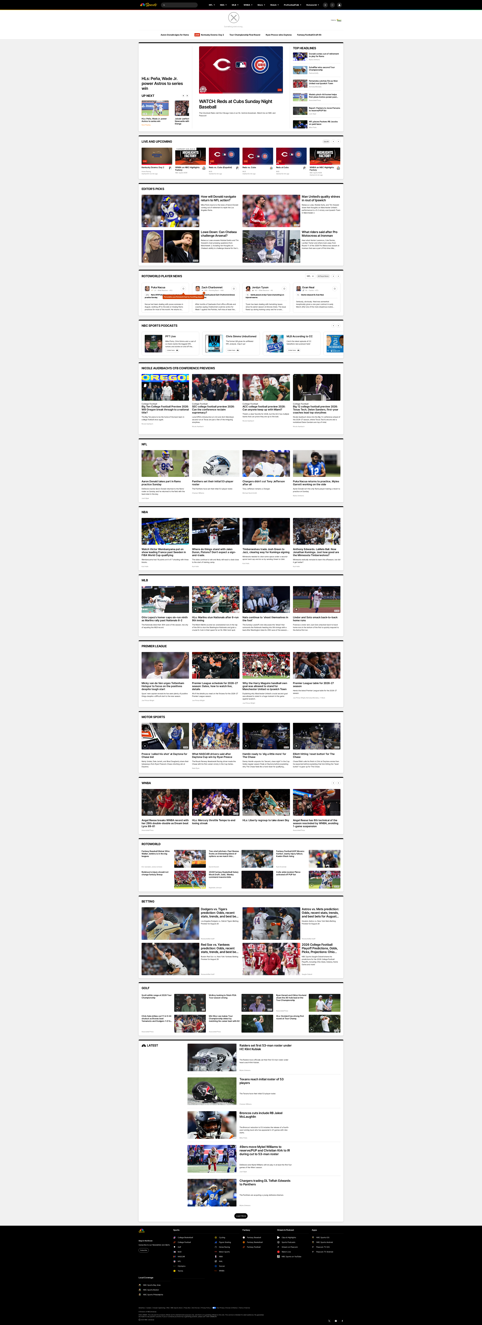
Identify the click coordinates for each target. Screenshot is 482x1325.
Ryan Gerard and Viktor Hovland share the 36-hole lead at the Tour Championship (291, 997)
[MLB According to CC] (275, 343)
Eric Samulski (146, 867)
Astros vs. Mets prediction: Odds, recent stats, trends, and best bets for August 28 (320, 912)
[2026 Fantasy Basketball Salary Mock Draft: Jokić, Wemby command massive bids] (257, 880)
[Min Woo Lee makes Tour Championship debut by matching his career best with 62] (257, 1024)
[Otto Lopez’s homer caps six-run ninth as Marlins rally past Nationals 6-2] (165, 599)
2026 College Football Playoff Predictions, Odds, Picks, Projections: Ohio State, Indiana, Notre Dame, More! (321, 948)
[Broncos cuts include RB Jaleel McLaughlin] (212, 1125)
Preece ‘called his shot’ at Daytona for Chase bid (164, 755)
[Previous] (183, 95)
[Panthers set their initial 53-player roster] (215, 463)
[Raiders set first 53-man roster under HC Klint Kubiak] (212, 1057)
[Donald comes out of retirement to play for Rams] (300, 56)
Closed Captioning (159, 1308)
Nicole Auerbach (147, 424)
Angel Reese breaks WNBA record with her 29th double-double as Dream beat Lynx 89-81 (165, 823)
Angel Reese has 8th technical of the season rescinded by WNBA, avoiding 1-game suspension (315, 823)
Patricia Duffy (313, 73)
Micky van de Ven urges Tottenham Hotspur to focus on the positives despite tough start (163, 686)
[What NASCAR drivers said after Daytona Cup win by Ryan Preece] (215, 736)
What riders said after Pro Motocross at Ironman (320, 233)
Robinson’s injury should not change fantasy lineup (155, 873)
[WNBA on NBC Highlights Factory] (190, 156)
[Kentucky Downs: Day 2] (157, 156)
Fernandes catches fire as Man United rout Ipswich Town (323, 82)
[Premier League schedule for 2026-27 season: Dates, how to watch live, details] (215, 665)
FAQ (168, 1308)
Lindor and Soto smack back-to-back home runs (315, 619)
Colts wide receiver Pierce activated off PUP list (288, 873)
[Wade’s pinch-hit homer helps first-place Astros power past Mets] (300, 97)
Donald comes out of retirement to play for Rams (324, 55)
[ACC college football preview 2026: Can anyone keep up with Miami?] (266, 387)
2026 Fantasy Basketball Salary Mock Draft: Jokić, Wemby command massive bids (223, 874)
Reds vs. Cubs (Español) (220, 167)
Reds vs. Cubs (249, 167)
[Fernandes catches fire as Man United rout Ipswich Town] (300, 84)
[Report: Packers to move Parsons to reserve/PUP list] (300, 111)
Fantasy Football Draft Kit (309, 35)
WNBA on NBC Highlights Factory (187, 168)
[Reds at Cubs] (291, 156)
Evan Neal (308, 287)
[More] (325, 5)
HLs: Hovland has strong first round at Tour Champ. (290, 1017)
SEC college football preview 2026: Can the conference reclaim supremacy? (213, 409)
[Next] (187, 95)
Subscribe (143, 1250)
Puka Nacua (158, 287)
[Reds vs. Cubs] (258, 156)
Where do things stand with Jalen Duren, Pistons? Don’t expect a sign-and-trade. (214, 552)
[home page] (148, 5)
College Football (149, 404)
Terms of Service (244, 1308)
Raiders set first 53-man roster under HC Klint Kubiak (265, 1047)
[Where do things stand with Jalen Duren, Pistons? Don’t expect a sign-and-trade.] (215, 531)
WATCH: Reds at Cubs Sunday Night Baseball (235, 104)
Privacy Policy (205, 1308)
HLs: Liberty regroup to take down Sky (266, 820)
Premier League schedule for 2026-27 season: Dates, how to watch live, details (215, 686)
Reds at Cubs (282, 167)
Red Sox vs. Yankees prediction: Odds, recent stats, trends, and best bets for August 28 (220, 948)
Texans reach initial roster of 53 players (261, 1081)
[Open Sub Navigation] (214, 5)
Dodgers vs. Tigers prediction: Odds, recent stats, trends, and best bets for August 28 (220, 912)
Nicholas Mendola (315, 87)
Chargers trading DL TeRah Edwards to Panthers (264, 1182)
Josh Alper (312, 114)
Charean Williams (198, 493)
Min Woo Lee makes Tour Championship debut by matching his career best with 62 (224, 1018)
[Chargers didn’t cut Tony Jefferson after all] (266, 463)
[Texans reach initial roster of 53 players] (212, 1091)
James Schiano (157, 867)
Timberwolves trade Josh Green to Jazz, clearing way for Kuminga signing (266, 551)
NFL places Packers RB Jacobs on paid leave (323, 122)
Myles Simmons (314, 60)
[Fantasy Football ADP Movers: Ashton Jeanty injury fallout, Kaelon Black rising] (324, 859)
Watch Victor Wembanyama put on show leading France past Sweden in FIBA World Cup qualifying (164, 552)
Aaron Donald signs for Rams (175, 35)
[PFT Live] (153, 343)
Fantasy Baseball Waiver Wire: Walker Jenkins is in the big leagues (156, 853)
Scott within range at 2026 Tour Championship (157, 996)
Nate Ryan (195, 768)
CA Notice (234, 1308)
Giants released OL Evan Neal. (312, 295)
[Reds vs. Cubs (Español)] (224, 156)
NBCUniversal (151, 1312)
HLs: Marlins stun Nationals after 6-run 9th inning (215, 619)
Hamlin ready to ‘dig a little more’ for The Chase (264, 755)
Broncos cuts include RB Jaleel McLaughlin (260, 1114)
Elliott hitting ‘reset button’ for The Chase (314, 755)
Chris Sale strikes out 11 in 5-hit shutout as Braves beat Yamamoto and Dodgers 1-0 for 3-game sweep (156, 1018)
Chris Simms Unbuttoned (241, 336)
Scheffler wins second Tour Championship (322, 68)
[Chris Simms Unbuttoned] (214, 343)
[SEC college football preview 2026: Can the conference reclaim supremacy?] (215, 387)
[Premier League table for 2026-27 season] (316, 665)
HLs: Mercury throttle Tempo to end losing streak (213, 822)
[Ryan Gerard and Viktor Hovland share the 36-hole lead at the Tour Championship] (324, 1003)
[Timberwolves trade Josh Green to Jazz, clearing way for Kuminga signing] (266, 531)
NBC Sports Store (177, 1308)
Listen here (171, 350)
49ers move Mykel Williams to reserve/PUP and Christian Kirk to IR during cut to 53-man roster (264, 1150)
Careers (148, 1308)
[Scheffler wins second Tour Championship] (300, 70)
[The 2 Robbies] (335, 343)
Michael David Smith (250, 493)
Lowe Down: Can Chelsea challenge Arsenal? (219, 233)
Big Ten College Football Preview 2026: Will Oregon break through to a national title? (165, 409)
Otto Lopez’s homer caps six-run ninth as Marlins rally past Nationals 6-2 (165, 619)
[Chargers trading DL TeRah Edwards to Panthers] (212, 1192)
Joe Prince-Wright (148, 700)
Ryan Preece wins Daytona (279, 35)
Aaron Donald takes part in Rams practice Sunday (161, 483)
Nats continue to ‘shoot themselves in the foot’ (265, 619)
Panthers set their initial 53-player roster (212, 483)
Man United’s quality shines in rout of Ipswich (321, 198)
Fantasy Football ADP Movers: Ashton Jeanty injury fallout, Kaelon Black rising (290, 853)
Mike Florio (313, 127)
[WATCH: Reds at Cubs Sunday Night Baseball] (241, 70)
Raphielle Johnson (215, 888)
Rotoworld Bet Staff (207, 939)
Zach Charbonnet (212, 287)
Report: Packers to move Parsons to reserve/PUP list (324, 109)
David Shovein (214, 867)
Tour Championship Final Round (244, 35)
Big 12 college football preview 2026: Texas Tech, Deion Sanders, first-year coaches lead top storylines (315, 409)
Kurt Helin (145, 566)
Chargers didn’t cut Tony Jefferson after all (264, 483)
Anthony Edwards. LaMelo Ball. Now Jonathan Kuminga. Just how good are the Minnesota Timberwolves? (316, 552)
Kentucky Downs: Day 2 (209, 35)
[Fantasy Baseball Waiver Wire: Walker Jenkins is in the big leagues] (190, 859)
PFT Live (170, 336)
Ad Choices (196, 1308)
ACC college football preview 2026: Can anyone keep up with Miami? (264, 408)
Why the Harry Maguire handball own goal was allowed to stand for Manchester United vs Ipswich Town (265, 686)
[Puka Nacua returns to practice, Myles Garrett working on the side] (316, 463)
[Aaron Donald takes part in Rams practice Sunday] (165, 463)
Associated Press (315, 100)
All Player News (323, 276)
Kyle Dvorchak (281, 867)
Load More (241, 1216)
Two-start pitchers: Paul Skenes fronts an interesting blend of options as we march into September (224, 853)
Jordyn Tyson (260, 287)
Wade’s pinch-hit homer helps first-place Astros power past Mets (323, 95)
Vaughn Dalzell (307, 974)
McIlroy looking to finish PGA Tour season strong (222, 996)
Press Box (187, 1308)
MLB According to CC (300, 336)
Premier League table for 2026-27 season (313, 685)
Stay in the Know (146, 1241)
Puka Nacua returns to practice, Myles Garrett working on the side (316, 483)
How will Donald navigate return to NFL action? (218, 198)
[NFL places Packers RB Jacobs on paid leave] (300, 124)
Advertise (142, 1308)
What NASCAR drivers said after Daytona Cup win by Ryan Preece (212, 755)
